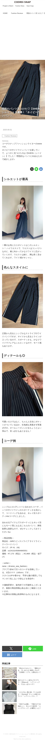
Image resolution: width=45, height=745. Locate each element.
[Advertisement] (22, 37)
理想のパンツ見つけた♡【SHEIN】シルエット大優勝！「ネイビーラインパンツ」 (22, 112)
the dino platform (25, 739)
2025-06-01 (7, 130)
